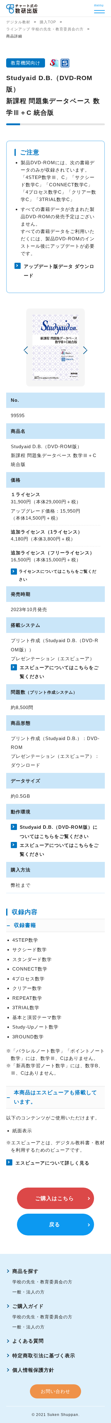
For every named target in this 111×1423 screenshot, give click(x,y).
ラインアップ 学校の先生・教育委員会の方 (45, 29)
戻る (54, 1224)
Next (83, 350)
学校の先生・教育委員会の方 (42, 1281)
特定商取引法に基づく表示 (43, 1355)
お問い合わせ (55, 1391)
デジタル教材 (18, 22)
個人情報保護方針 (33, 1370)
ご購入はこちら (54, 1198)
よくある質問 (28, 1341)
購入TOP (48, 22)
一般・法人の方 (28, 1291)
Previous (27, 350)
